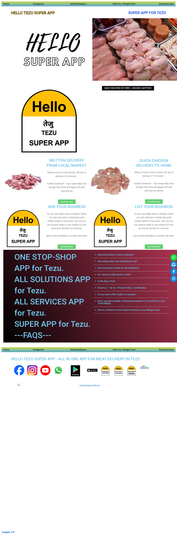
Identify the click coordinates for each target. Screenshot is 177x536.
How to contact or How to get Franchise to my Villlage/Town (128, 310)
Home (6, 3)
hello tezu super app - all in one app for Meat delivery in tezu (75, 359)
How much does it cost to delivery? (115, 254)
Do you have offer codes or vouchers (116, 294)
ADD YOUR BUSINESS (67, 206)
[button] (131, 254)
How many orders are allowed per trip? (117, 261)
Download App (166, 3)
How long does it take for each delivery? (118, 268)
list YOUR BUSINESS (154, 206)
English (6, 532)
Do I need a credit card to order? (114, 274)
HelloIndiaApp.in (78, 3)
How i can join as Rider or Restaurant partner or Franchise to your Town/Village (131, 302)
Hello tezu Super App (33, 13)
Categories (38, 3)
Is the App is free (106, 281)
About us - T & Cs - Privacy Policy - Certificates (121, 287)
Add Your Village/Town (124, 3)
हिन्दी (13, 532)
